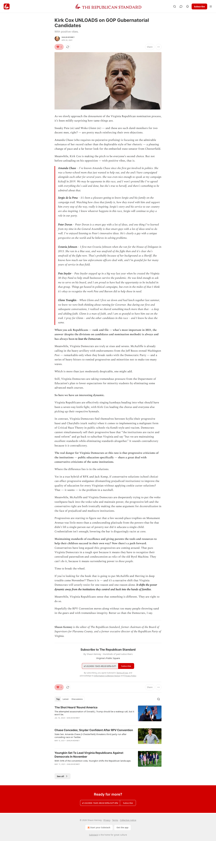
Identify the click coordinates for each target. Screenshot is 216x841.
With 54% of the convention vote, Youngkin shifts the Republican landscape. (93, 760)
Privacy (106, 820)
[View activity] (187, 6)
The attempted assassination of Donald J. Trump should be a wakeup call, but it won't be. (94, 713)
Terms (115, 820)
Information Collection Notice (107, 675)
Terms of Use (122, 672)
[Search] (175, 6)
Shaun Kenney (68, 37)
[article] (108, 714)
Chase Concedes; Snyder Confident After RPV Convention (94, 730)
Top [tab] (58, 699)
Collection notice (128, 820)
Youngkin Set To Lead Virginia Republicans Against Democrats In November (89, 754)
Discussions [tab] (77, 699)
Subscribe (199, 6)
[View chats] (181, 6)
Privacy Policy (130, 675)
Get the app (122, 827)
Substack (93, 834)
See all (60, 776)
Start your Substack (100, 827)
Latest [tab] (66, 699)
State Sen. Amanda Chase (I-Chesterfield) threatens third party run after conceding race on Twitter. (91, 736)
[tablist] (69, 699)
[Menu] (210, 6)
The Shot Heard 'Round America (76, 707)
